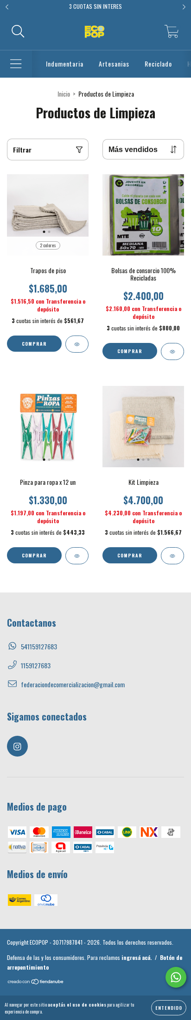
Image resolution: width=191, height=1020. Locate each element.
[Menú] (16, 64)
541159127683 (39, 646)
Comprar (34, 343)
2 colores (48, 245)
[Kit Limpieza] (172, 555)
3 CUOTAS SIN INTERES (95, 6)
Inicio (63, 93)
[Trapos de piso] (77, 344)
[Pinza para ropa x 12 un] (77, 555)
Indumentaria (64, 63)
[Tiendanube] (36, 982)
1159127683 (36, 665)
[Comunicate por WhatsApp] (176, 977)
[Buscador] (18, 31)
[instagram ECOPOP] (17, 746)
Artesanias (114, 63)
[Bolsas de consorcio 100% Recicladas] (172, 351)
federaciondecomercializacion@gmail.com (73, 684)
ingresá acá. (136, 957)
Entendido (168, 1007)
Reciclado (158, 63)
